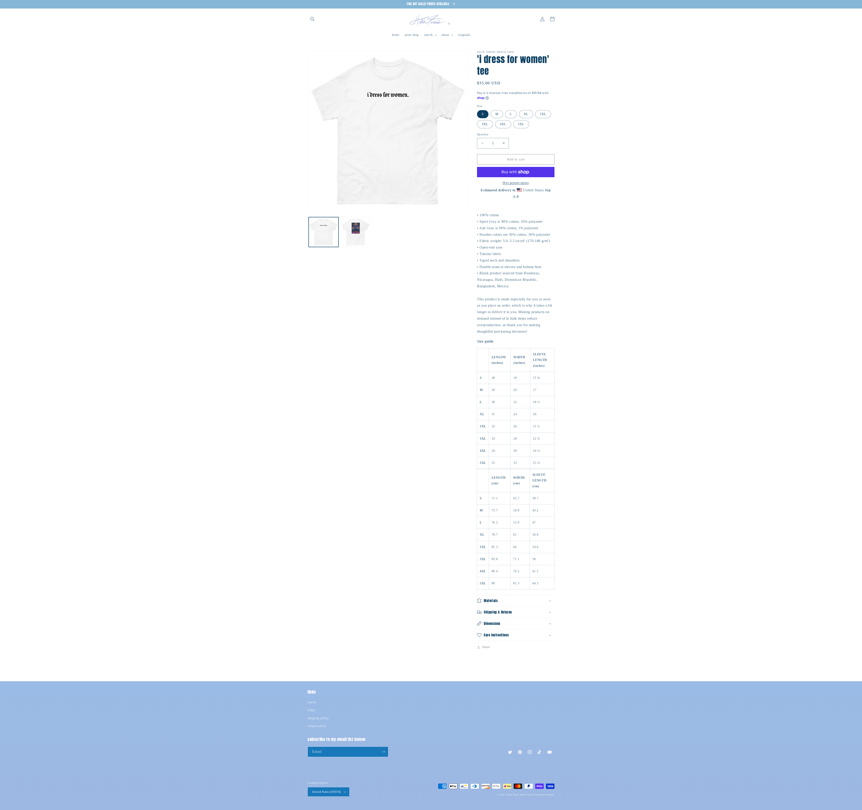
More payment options (516, 182)
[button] (312, 19)
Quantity (482, 134)
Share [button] (486, 647)
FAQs (311, 710)
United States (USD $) (326, 791)
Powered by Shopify (543, 794)
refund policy (317, 726)
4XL (503, 124)
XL (526, 114)
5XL (521, 124)
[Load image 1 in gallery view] (324, 232)
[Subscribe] (383, 752)
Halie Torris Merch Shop (519, 794)
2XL (543, 114)
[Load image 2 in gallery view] (356, 232)
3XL (485, 124)
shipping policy (318, 718)
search (312, 702)
